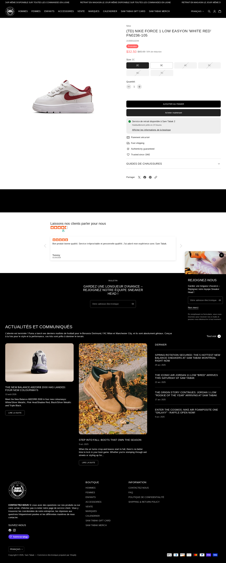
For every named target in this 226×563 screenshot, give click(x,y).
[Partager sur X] (139, 177)
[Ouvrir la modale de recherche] (209, 11)
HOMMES (90, 488)
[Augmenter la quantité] (139, 86)
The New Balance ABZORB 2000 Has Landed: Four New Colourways (35, 388)
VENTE (89, 506)
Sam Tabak (29, 555)
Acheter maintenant (173, 113)
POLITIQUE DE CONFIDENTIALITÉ (146, 497)
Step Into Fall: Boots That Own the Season (110, 440)
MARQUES (91, 511)
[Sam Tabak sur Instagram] (14, 530)
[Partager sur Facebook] (144, 177)
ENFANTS (91, 497)
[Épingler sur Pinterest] (150, 177)
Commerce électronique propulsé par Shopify (57, 555)
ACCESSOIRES (93, 502)
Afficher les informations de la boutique (151, 130)
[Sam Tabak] (10, 11)
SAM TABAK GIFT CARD (98, 520)
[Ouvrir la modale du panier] (219, 11)
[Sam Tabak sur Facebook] (10, 530)
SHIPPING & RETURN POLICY (144, 502)
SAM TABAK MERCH (96, 525)
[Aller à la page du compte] (214, 11)
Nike (128, 26)
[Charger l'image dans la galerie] (116, 135)
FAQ (130, 492)
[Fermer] (221, 255)
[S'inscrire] (219, 300)
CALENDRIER (93, 516)
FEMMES (90, 492)
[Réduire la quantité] (128, 86)
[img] (114, 227)
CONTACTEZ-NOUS (138, 488)
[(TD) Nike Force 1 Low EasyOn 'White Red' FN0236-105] (63, 82)
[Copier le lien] (155, 177)
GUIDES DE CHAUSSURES (144, 163)
